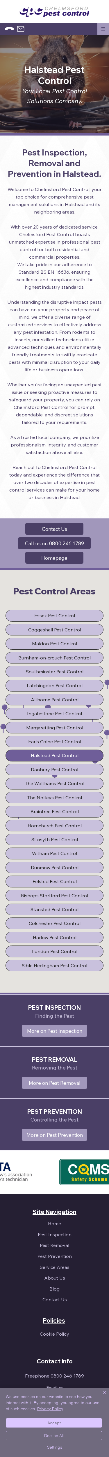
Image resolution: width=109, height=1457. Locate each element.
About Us (54, 1278)
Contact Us (54, 1299)
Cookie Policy (54, 1334)
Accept (54, 1423)
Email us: (54, 1387)
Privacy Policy (50, 1408)
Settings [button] (54, 1447)
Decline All (54, 1435)
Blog (54, 1289)
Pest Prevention (54, 1256)
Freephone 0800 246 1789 (54, 1376)
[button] (103, 29)
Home (54, 1223)
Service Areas (54, 1267)
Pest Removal (54, 1245)
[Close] (101, 1396)
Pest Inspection (55, 1234)
